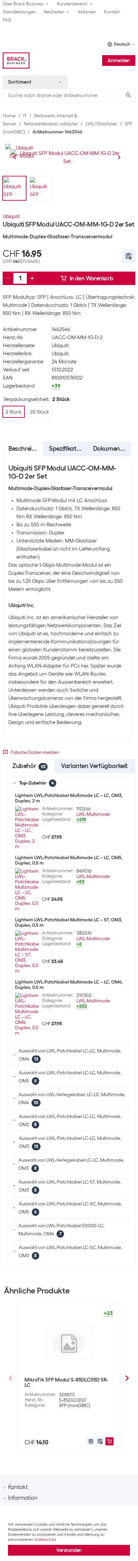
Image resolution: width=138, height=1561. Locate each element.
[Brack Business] (16, 60)
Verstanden (69, 1550)
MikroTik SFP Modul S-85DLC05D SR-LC (66, 1382)
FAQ (7, 20)
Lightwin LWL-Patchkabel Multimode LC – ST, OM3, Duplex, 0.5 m (68, 922)
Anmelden (119, 60)
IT (25, 115)
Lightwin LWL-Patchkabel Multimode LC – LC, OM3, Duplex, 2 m (69, 798)
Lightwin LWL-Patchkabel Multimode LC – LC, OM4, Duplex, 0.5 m (69, 984)
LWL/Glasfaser (101, 123)
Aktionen (87, 11)
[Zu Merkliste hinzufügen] (128, 256)
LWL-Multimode (93, 814)
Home (9, 115)
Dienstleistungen (19, 11)
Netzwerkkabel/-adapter (51, 123)
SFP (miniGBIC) (74, 1405)
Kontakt (112, 11)
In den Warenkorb (91, 278)
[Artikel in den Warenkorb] (110, 1441)
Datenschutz (45, 1539)
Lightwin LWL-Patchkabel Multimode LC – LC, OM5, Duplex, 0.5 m (69, 860)
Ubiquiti (11, 216)
